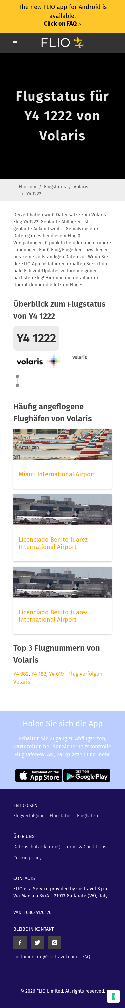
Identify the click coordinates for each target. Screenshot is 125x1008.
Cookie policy (27, 858)
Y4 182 (38, 674)
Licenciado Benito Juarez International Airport (53, 543)
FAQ (86, 957)
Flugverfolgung (28, 816)
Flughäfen (87, 816)
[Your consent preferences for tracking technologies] (113, 996)
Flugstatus (55, 187)
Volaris (81, 187)
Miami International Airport (57, 474)
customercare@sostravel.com (45, 957)
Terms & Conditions (85, 847)
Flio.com (27, 187)
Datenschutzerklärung (36, 847)
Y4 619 (56, 674)
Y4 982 (21, 674)
